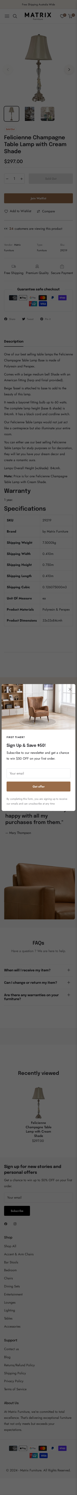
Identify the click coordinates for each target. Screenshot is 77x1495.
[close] (70, 689)
